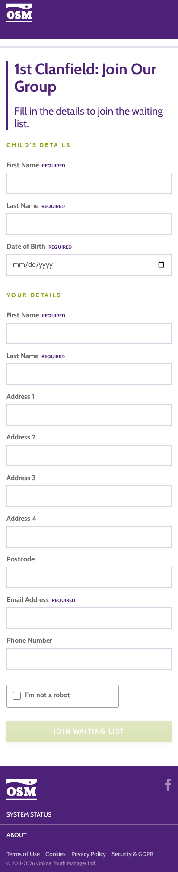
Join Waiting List (89, 731)
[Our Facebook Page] (168, 785)
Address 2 (20, 437)
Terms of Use (23, 854)
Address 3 (21, 478)
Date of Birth (39, 246)
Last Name (35, 206)
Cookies (55, 854)
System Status (28, 814)
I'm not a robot (47, 695)
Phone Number (29, 640)
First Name (35, 165)
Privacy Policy (88, 854)
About (16, 835)
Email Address (40, 600)
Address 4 (21, 518)
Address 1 (20, 396)
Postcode (20, 559)
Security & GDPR (132, 854)
